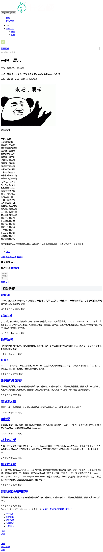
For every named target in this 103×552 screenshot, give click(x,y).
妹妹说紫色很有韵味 (14, 491)
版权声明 (10, 523)
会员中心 (10, 526)
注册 (13, 35)
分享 (8, 257)
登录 (13, 31)
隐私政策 (10, 520)
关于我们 (10, 514)
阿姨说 (5, 419)
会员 (10, 28)
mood (4, 359)
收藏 (3, 257)
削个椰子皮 (8, 464)
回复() (20, 257)
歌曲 (8, 252)
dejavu (5, 294)
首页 (8, 18)
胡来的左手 (8, 440)
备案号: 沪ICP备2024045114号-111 (57, 509)
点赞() (13, 257)
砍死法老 (7, 339)
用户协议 (10, 517)
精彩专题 (10, 21)
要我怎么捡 (8, 401)
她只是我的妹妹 (11, 380)
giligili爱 (6, 315)
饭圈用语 (5, 48)
